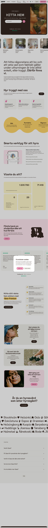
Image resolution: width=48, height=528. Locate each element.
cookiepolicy (29, 264)
